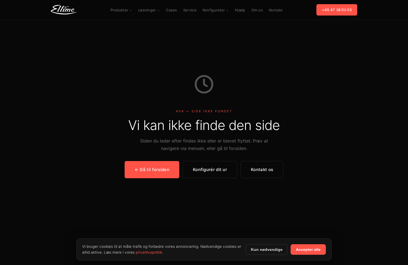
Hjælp (240, 10)
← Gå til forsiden (152, 169)
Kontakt (276, 10)
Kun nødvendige (267, 249)
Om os (257, 10)
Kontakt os (262, 169)
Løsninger (147, 10)
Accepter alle (308, 249)
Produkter (119, 10)
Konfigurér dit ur (210, 169)
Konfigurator (214, 10)
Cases (171, 10)
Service (190, 10)
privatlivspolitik (149, 252)
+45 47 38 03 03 (337, 9)
